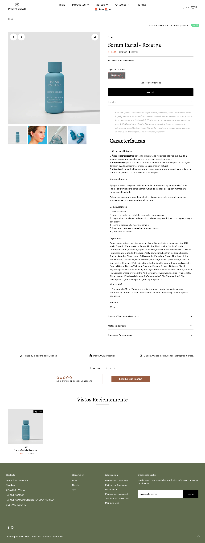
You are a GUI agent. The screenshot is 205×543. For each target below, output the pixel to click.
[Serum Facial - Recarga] (25, 426)
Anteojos (121, 4)
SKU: (110, 60)
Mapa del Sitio (112, 503)
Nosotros (76, 485)
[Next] (21, 37)
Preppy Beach (16, 536)
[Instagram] (12, 528)
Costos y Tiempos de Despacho (123, 316)
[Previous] (13, 37)
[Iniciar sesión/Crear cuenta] (187, 7)
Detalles (112, 102)
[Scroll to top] (198, 536)
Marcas (100, 4)
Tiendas (141, 4)
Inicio (61, 4)
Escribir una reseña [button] (130, 378)
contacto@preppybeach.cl (19, 480)
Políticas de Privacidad (116, 494)
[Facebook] (8, 528)
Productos (79, 4)
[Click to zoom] (94, 37)
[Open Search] (182, 7)
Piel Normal (117, 75)
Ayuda (75, 489)
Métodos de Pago (117, 326)
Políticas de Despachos (116, 480)
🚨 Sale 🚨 (101, 9)
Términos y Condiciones (117, 498)
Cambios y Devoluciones (120, 335)
